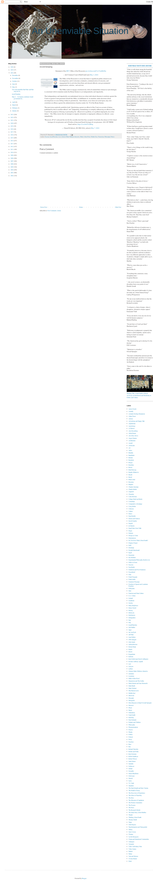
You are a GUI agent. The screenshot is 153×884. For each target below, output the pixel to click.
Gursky (130, 603)
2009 (12, 155)
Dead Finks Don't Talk (134, 528)
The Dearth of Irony (134, 790)
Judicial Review (132, 644)
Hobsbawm (131, 615)
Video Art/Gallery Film (135, 846)
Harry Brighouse (133, 605)
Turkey (130, 829)
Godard (130, 598)
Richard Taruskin (133, 749)
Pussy (130, 739)
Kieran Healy (132, 647)
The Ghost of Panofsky (135, 795)
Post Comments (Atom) (54, 210)
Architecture (131, 440)
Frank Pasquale (132, 577)
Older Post (118, 207)
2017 (12, 132)
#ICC (68, 71)
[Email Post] (71, 135)
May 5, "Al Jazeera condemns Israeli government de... (22, 97)
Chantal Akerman (133, 487)
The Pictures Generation (135, 803)
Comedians (131, 501)
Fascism (47, 137)
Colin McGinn (132, 496)
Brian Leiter (131, 479)
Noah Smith (131, 715)
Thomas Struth (132, 820)
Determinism (132, 538)
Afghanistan (131, 423)
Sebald (130, 768)
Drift (129, 545)
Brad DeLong (132, 470)
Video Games (132, 849)
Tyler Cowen (132, 832)
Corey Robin (132, 506)
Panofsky (131, 717)
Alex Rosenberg (133, 431)
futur (129, 591)
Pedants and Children (134, 722)
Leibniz (130, 669)
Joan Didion (131, 637)
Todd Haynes (132, 824)
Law (59, 137)
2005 (12, 167)
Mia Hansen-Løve (133, 691)
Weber (130, 854)
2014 (12, 141)
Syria (129, 781)
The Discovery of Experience (136, 793)
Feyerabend (131, 572)
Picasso (130, 730)
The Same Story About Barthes (137, 812)
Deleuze (130, 533)
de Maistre (131, 526)
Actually (130, 411)
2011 (12, 149)
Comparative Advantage (135, 504)
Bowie (130, 467)
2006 (12, 164)
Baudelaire (131, 455)
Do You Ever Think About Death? (138, 540)
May (13, 87)
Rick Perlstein (132, 754)
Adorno (130, 419)
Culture (130, 511)
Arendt (130, 443)
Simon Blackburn (133, 773)
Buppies (130, 484)
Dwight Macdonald (133, 550)
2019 (12, 126)
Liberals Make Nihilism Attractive (70, 137)
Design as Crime (133, 535)
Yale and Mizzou (133, 856)
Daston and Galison (134, 518)
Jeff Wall (130, 635)
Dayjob (130, 523)
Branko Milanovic (133, 472)
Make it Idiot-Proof (85, 137)
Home (81, 207)
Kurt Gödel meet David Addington (138, 659)
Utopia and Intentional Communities (138, 839)
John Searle (131, 642)
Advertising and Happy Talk (136, 421)
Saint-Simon (132, 761)
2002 (12, 175)
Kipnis (130, 649)
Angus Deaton (132, 438)
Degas (130, 531)
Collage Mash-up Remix (135, 499)
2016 (12, 135)
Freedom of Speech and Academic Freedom (138, 585)
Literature (131, 674)
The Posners (132, 805)
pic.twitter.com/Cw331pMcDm (96, 71)
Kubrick (130, 656)
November (15, 78)
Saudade (130, 764)
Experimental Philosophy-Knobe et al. (139, 560)
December (15, 75)
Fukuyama (131, 588)
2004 (12, 170)
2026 (12, 67)
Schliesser (131, 766)
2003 (12, 173)
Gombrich (131, 600)
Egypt (130, 552)
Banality (130, 453)
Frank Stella (131, 579)
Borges (130, 462)
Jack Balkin (131, 627)
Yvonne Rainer (132, 859)
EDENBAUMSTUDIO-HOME (140, 65)
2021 (12, 120)
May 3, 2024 (94, 75)
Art (129, 448)
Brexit (130, 477)
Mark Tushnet (132, 688)
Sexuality (131, 771)
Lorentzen (131, 676)
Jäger (129, 630)
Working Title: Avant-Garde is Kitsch (137, 393)
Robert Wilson (132, 759)
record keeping (16, 94)
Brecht (130, 475)
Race (129, 744)
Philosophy (107, 137)
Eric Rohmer (132, 557)
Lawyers (130, 666)
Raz (129, 747)
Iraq (129, 622)
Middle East (94, 137)
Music (130, 710)
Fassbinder (131, 567)
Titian (130, 822)
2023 (12, 114)
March (14, 105)
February (15, 108)
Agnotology (131, 426)
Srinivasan (131, 776)
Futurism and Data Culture (136, 593)
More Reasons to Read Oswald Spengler (140, 703)
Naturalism (101, 137)
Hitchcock (131, 613)
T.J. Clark (131, 783)
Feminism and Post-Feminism (136, 570)
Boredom (131, 460)
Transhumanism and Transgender (137, 827)
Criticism (131, 509)
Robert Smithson (133, 756)
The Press (131, 807)
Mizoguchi (131, 700)
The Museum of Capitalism (136, 800)
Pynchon (131, 742)
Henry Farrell (132, 608)
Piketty (130, 732)
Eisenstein (131, 555)
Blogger (84, 878)
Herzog (130, 610)
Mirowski (131, 695)
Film (129, 574)
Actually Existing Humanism (136, 414)
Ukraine (130, 834)
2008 (12, 158)
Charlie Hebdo (132, 489)
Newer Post (43, 207)
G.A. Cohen (131, 596)
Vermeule (131, 844)
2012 (12, 146)
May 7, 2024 (95, 128)
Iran (129, 620)
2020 (12, 123)
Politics (113, 137)
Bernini (130, 458)
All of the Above (133, 436)
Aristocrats (131, 445)
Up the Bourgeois (133, 837)
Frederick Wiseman (133, 582)
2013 (12, 143)
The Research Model (134, 810)
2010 (12, 152)
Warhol (130, 851)
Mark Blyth (131, 686)
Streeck (130, 778)
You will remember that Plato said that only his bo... (22, 90)
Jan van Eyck (132, 632)
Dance (130, 514)
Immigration (131, 618)
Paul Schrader (132, 720)
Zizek (130, 861)
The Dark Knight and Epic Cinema (138, 788)
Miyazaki (131, 698)
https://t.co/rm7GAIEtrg (85, 124)
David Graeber (132, 521)
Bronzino (131, 482)
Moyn (130, 708)
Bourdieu (131, 465)
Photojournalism (133, 727)
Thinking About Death (134, 817)
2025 (12, 70)
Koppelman (131, 654)
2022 (12, 117)
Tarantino (131, 786)
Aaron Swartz (132, 409)
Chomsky (131, 494)
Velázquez (131, 842)
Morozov (131, 705)
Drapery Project (132, 543)
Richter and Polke (133, 751)
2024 (12, 73)
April (14, 102)
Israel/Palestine (54, 137)
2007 (12, 161)
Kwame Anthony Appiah (135, 661)
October (14, 81)
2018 (12, 129)
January (14, 111)
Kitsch (130, 652)
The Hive (131, 798)
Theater (130, 815)
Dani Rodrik (132, 516)
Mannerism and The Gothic (136, 681)
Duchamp (131, 548)
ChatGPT (131, 492)
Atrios (130, 450)
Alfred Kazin (132, 433)
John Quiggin (132, 639)
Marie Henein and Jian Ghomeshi (138, 683)
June (13, 84)
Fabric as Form (132, 562)
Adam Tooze (132, 416)
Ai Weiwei (131, 428)
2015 (12, 138)
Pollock (130, 737)
